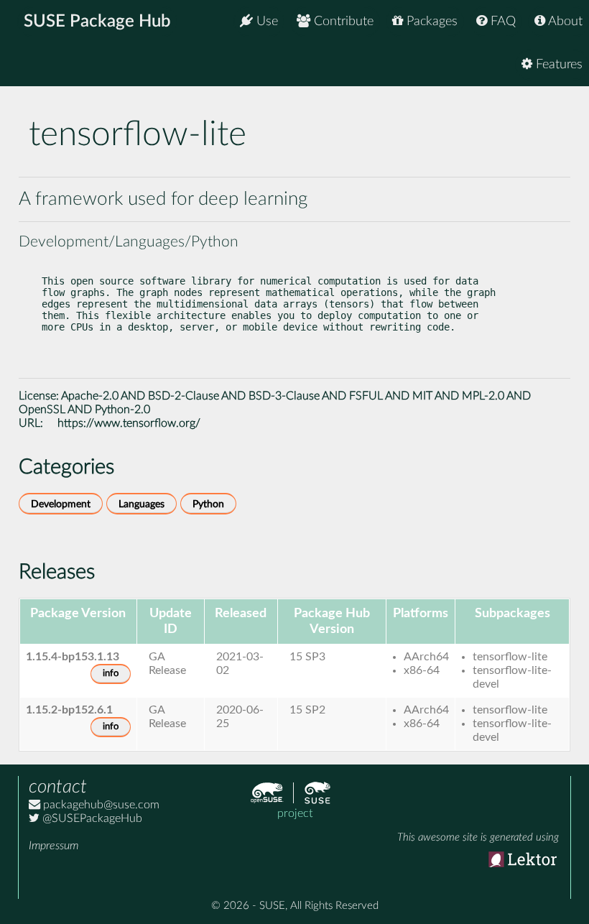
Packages (430, 21)
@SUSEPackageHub (91, 818)
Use (265, 21)
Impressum (53, 845)
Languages (141, 504)
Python (208, 504)
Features (557, 64)
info (111, 673)
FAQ (501, 21)
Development (61, 504)
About (564, 21)
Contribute (342, 21)
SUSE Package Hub (97, 21)
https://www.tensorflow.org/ (128, 423)
